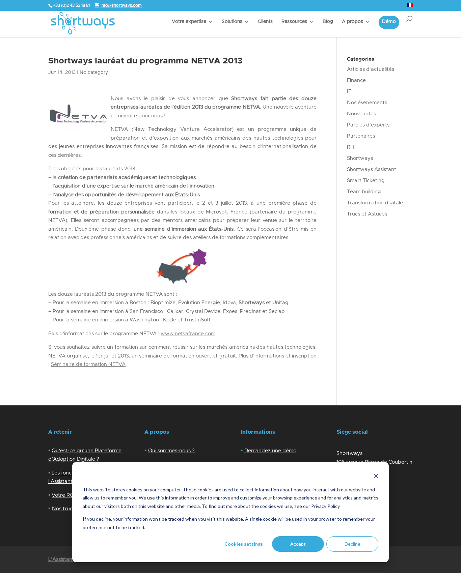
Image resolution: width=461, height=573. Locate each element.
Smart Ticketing (366, 180)
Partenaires (361, 136)
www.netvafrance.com (188, 333)
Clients (265, 21)
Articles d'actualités (370, 69)
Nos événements (367, 102)
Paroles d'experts (368, 124)
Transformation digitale (375, 202)
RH (350, 147)
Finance (356, 80)
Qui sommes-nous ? (171, 450)
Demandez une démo (270, 450)
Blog (328, 21)
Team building (364, 191)
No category (94, 72)
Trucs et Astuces (367, 214)
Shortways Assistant (371, 169)
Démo (389, 21)
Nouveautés (361, 113)
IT (349, 91)
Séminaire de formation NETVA (88, 364)
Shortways (360, 158)
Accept (298, 544)
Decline (352, 544)
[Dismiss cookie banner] (376, 476)
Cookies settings (243, 544)
